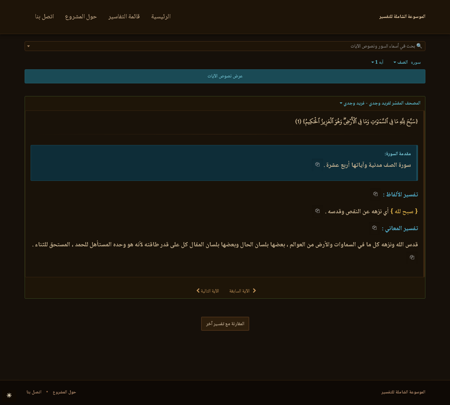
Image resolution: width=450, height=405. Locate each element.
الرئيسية (161, 17)
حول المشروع (81, 17)
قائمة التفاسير (124, 17)
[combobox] (225, 46)
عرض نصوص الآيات (225, 76)
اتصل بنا (44, 17)
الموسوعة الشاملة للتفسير (403, 392)
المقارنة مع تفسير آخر (225, 324)
